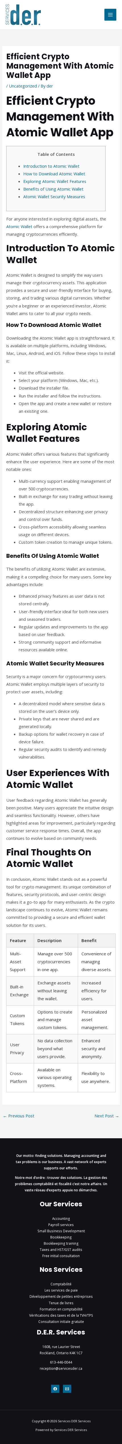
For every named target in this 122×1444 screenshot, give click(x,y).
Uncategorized (23, 86)
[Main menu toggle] (110, 15)
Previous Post (18, 1116)
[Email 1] (67, 1389)
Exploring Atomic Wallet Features (54, 181)
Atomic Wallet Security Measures (54, 196)
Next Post (106, 1116)
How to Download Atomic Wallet (54, 173)
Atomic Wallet (19, 226)
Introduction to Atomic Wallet (51, 166)
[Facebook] (55, 1389)
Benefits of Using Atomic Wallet (53, 189)
